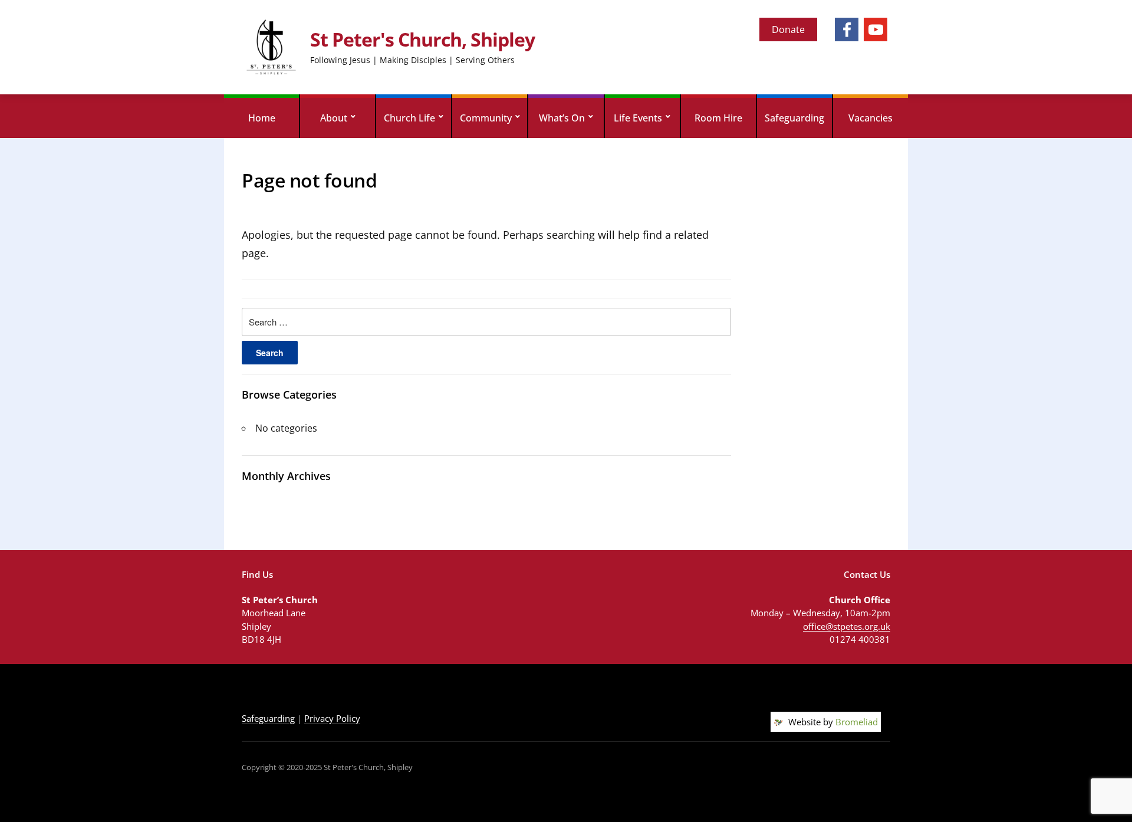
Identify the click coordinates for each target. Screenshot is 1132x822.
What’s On (562, 117)
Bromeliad (856, 722)
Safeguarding (794, 117)
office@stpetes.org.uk (846, 626)
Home (261, 117)
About (333, 117)
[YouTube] (875, 29)
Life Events (638, 117)
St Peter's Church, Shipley (422, 39)
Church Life (409, 117)
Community (486, 117)
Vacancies (870, 117)
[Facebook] (846, 29)
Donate (788, 29)
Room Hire (718, 117)
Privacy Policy (332, 718)
